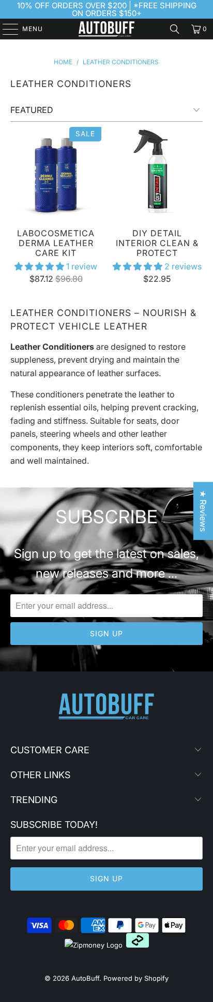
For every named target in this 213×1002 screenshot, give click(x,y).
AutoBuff (85, 978)
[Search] (175, 29)
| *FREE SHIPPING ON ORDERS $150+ (134, 9)
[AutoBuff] (106, 29)
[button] (39, 266)
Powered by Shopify (136, 978)
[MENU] (5, 29)
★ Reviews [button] (203, 511)
